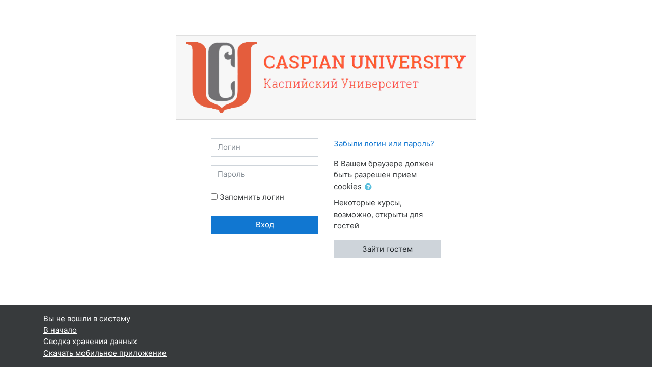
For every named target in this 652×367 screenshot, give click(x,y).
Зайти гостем (387, 249)
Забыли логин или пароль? (384, 143)
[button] (370, 187)
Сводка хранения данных (90, 341)
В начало (60, 330)
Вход (265, 224)
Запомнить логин (252, 197)
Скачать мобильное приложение (105, 353)
